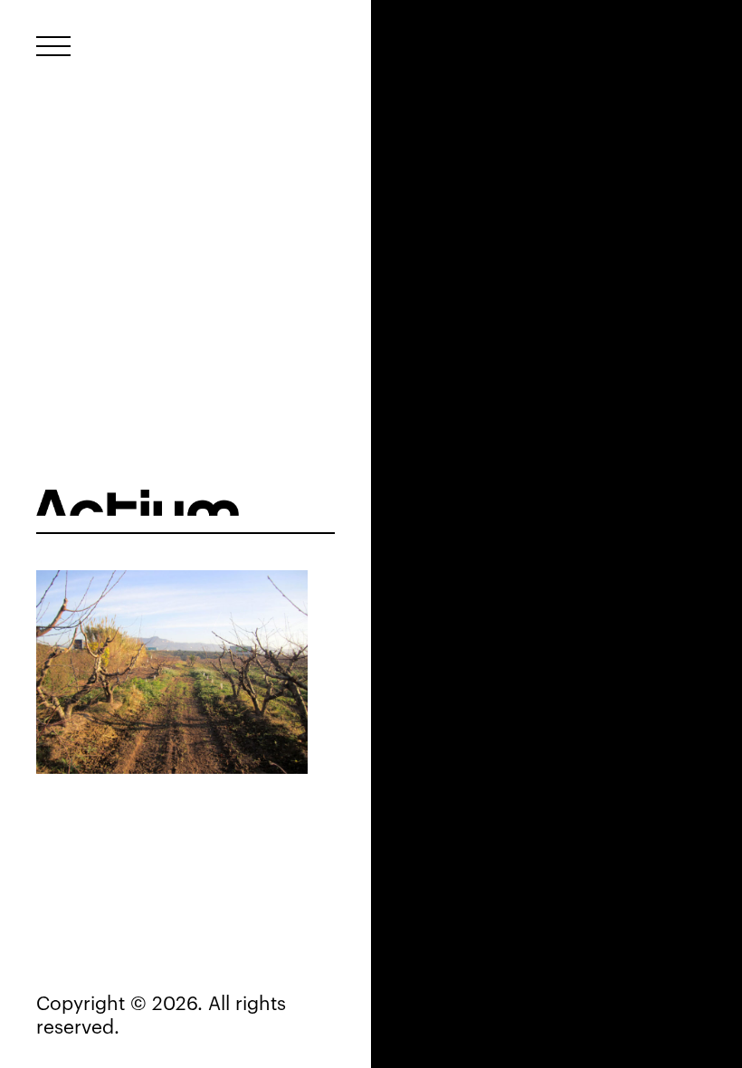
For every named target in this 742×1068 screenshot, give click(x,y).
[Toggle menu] (53, 46)
